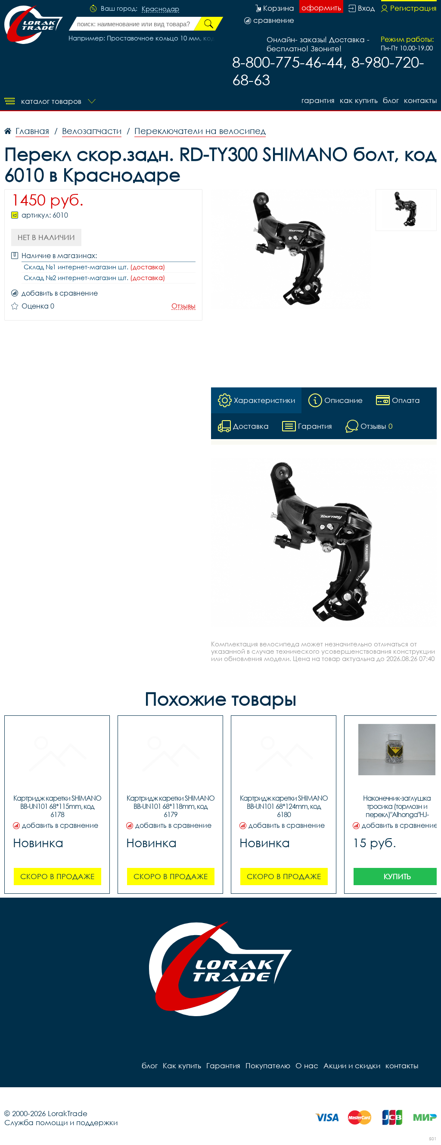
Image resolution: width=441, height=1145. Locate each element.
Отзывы (183, 306)
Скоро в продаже (57, 876)
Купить (397, 876)
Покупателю (267, 1065)
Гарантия (318, 100)
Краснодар (160, 9)
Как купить (359, 100)
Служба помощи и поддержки (61, 1122)
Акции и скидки (351, 1065)
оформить (321, 7)
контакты (420, 100)
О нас (306, 1065)
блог (391, 100)
